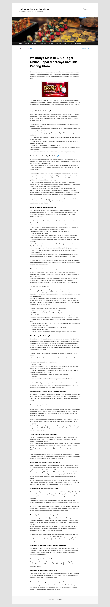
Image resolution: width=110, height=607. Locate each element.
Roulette (51, 43)
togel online (59, 156)
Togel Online (77, 43)
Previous (84, 48)
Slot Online (58, 43)
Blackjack (27, 43)
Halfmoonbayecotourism (34, 9)
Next (89, 48)
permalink (60, 593)
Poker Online (43, 43)
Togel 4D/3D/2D (68, 43)
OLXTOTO (59, 599)
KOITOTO (34, 43)
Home (20, 43)
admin (49, 593)
